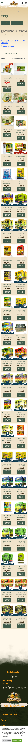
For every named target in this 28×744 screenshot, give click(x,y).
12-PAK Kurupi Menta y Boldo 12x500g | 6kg (20, 336)
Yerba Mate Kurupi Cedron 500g (7, 516)
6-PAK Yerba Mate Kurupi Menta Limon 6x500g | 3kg (20, 516)
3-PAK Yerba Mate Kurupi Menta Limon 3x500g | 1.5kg (7, 542)
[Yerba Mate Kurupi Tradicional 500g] (20, 558)
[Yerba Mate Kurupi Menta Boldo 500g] (7, 276)
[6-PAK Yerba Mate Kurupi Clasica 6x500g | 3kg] (7, 456)
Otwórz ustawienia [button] (7, 740)
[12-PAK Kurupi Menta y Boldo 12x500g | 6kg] (20, 327)
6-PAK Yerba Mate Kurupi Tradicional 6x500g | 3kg (21, 542)
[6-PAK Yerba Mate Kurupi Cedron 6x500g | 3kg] (7, 481)
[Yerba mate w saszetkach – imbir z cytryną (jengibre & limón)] (7, 121)
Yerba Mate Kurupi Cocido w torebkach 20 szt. (21, 131)
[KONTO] (22, 2)
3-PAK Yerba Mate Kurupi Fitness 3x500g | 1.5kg (7, 439)
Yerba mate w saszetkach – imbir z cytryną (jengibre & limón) (7, 128)
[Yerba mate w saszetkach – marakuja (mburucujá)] (7, 98)
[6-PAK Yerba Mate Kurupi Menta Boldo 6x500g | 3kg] (7, 610)
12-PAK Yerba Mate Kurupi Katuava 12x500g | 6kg (20, 362)
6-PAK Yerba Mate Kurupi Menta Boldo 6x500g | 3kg (7, 619)
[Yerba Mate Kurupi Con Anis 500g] (7, 404)
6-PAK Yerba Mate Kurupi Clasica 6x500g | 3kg (7, 465)
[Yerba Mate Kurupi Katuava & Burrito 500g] (20, 250)
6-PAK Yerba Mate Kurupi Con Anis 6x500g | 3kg (7, 388)
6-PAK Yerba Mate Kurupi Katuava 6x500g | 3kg (7, 593)
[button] (7, 90)
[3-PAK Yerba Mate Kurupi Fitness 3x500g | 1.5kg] (7, 430)
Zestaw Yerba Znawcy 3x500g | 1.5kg (20, 157)
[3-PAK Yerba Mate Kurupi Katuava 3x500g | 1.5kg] (20, 584)
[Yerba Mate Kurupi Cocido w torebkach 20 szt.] (20, 122)
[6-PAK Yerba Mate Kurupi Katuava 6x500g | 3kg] (7, 584)
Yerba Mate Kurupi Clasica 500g (21, 182)
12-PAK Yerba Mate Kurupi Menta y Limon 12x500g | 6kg (7, 362)
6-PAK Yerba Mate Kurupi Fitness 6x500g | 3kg (21, 413)
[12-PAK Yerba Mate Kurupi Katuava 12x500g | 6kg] (20, 353)
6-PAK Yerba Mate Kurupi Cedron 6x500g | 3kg (7, 490)
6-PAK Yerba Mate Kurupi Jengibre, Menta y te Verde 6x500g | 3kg (7, 234)
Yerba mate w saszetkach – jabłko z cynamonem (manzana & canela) (20, 106)
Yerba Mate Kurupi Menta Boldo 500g (7, 285)
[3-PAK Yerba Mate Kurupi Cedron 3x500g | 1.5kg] (20, 481)
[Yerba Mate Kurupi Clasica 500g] (20, 174)
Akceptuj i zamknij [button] (17, 740)
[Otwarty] (4, 3)
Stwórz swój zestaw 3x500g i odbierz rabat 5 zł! (14, 42)
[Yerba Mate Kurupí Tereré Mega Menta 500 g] (7, 174)
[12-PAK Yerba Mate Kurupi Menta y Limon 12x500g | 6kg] (7, 353)
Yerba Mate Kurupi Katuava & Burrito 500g (21, 260)
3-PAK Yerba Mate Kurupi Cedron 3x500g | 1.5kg (21, 490)
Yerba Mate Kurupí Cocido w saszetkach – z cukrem (21, 78)
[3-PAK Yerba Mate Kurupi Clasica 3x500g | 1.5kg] (20, 456)
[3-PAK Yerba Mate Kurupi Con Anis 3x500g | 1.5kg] (20, 379)
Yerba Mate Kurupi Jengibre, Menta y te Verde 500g (7, 260)
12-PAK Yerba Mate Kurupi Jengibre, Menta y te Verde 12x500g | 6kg (21, 285)
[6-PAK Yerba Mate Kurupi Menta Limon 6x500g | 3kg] (20, 507)
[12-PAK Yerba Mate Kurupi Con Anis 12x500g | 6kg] (7, 199)
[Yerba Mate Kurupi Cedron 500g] (7, 507)
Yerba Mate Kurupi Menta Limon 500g (7, 311)
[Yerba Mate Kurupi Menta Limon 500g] (7, 302)
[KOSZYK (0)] (26, 2)
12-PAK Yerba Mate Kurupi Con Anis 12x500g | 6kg (7, 208)
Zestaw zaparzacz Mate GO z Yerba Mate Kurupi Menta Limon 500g (7, 157)
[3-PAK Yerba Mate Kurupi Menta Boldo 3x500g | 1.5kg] (20, 610)
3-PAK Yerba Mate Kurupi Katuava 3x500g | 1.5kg (21, 593)
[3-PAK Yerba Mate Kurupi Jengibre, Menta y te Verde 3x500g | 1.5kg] (20, 225)
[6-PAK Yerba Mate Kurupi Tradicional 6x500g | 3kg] (20, 533)
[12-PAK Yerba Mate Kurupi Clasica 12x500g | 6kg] (20, 302)
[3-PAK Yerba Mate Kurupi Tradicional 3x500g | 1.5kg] (7, 558)
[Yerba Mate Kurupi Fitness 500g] (20, 430)
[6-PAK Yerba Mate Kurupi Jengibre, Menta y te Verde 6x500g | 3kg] (7, 225)
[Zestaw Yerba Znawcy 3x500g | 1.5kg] (20, 148)
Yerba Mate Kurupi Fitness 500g (21, 439)
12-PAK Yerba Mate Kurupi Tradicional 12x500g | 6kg (20, 208)
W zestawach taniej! (8, 46)
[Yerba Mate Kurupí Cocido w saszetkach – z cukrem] (20, 69)
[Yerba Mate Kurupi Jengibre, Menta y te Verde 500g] (7, 250)
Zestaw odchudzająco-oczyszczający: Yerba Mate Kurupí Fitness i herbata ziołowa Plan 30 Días (7, 78)
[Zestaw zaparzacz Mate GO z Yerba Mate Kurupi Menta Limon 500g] (7, 148)
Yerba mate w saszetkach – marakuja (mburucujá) (7, 106)
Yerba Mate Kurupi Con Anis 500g (7, 413)
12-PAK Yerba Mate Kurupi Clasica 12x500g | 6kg (21, 311)
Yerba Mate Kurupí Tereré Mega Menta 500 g (7, 183)
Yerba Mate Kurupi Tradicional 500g (21, 567)
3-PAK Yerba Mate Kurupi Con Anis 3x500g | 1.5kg (21, 388)
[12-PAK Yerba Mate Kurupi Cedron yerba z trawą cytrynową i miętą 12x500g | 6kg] (7, 327)
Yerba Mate (12, 11)
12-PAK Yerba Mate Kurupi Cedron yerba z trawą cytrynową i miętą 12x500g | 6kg (7, 336)
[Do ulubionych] (12, 73)
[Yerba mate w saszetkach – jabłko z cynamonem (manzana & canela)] (20, 98)
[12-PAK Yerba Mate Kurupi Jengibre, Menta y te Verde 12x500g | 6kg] (20, 276)
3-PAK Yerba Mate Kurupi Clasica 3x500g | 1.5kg (21, 465)
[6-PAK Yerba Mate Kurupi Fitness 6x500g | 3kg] (20, 404)
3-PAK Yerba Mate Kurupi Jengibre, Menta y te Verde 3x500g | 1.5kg (21, 234)
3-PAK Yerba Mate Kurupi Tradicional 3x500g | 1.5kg (7, 567)
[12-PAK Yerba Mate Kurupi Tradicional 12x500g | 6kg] (20, 199)
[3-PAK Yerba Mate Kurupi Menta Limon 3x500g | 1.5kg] (7, 533)
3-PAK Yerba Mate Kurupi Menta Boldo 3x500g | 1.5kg (20, 619)
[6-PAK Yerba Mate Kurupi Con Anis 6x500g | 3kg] (7, 379)
